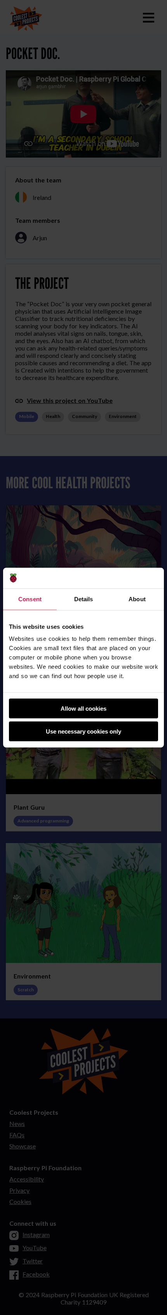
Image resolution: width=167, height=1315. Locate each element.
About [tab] (137, 598)
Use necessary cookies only (83, 731)
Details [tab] (83, 598)
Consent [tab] (30, 598)
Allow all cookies (83, 708)
